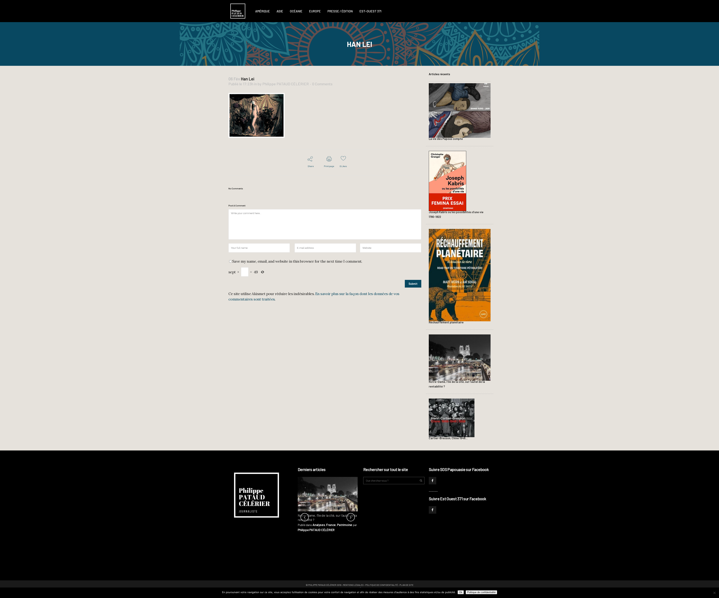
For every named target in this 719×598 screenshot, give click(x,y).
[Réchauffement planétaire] (460, 274)
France (331, 525)
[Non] (714, 593)
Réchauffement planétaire (446, 322)
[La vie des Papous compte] (460, 110)
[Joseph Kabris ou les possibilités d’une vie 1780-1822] (447, 180)
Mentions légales (353, 585)
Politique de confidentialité (381, 585)
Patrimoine (344, 525)
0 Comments (322, 84)
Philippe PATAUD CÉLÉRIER (285, 84)
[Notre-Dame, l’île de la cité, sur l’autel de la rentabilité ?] (460, 357)
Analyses (319, 525)
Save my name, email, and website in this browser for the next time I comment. (297, 261)
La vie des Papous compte (446, 138)
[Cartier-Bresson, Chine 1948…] (451, 417)
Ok (460, 592)
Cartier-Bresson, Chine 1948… (448, 438)
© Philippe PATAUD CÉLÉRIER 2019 (323, 585)
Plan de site (406, 585)
